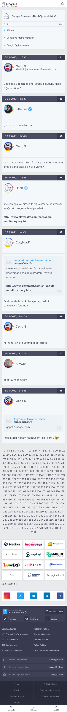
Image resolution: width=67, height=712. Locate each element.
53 (51, 458)
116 (50, 475)
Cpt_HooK (23, 242)
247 (5, 519)
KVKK (17, 690)
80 (25, 466)
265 (36, 523)
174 (15, 495)
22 (63, 450)
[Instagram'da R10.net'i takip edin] (7, 595)
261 (15, 523)
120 (5, 479)
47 (29, 458)
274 (21, 527)
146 (5, 487)
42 (11, 458)
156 (53, 487)
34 (44, 454)
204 (36, 503)
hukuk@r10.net (56, 667)
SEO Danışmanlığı (9, 645)
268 (51, 523)
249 (15, 519)
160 (10, 491)
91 (4, 470)
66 (37, 462)
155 (48, 487)
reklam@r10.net (56, 659)
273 (16, 527)
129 (48, 479)
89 (58, 466)
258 (62, 519)
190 (29, 499)
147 (10, 487)
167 (43, 491)
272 (11, 527)
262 (20, 523)
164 (29, 491)
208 (56, 503)
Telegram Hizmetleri (42, 634)
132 (62, 479)
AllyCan (21, 363)
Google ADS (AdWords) (12, 650)
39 (62, 454)
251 (26, 519)
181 (47, 495)
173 (10, 495)
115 (45, 475)
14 (36, 450)
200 (15, 503)
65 (33, 462)
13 (32, 450)
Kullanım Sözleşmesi (50, 696)
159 (5, 491)
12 (29, 450)
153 (38, 487)
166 (39, 491)
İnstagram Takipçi (41, 629)
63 (26, 462)
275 (26, 527)
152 (33, 487)
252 (30, 519)
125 (29, 479)
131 (57, 479)
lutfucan (21, 109)
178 (33, 495)
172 (5, 495)
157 (57, 487)
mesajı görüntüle (23, 263)
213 (19, 507)
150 (24, 487)
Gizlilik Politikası (50, 684)
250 (20, 519)
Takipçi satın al (55, 575)
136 (19, 483)
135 (14, 483)
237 (15, 515)
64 (30, 462)
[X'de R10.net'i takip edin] (20, 595)
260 (10, 523)
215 (28, 507)
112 (32, 475)
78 (18, 466)
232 (51, 511)
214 (23, 507)
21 (59, 450)
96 (22, 470)
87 (51, 466)
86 (47, 466)
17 (46, 450)
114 (41, 475)
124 (24, 479)
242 (41, 515)
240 (31, 515)
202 (25, 503)
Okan (19, 188)
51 (44, 458)
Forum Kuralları (17, 696)
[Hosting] (12, 544)
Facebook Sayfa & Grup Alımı (46, 650)
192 (38, 499)
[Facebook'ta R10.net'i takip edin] (60, 595)
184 (61, 495)
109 (19, 475)
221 (57, 507)
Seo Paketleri (9, 583)
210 (4, 507)
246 (62, 515)
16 (43, 450)
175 (19, 495)
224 (10, 511)
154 (43, 487)
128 (43, 479)
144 (57, 483)
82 (32, 466)
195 (53, 499)
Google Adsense (9, 629)
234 (62, 511)
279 (46, 527)
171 (62, 491)
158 (62, 487)
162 (19, 491)
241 (36, 515)
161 (15, 491)
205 (41, 503)
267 (46, 523)
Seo (11, 575)
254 (41, 519)
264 (31, 523)
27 (18, 454)
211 (9, 507)
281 (56, 527)
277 (36, 527)
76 (11, 466)
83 (36, 466)
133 (5, 483)
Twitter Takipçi (40, 645)
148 (14, 487)
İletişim (17, 702)
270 (62, 523)
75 (8, 466)
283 (33, 531)
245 (57, 515)
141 (43, 483)
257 (57, 519)
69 (48, 462)
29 (26, 454)
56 (62, 458)
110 (23, 475)
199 (10, 503)
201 (20, 503)
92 (8, 470)
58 (8, 462)
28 (22, 454)
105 (62, 470)
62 (22, 462)
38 (59, 454)
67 (41, 462)
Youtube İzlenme (41, 639)
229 (36, 511)
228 (31, 511)
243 (46, 515)
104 (57, 470)
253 (36, 519)
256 (51, 519)
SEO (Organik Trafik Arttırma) (15, 634)
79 (22, 466)
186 (10, 499)
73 (62, 462)
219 (47, 507)
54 (55, 458)
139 (34, 483)
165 (34, 491)
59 (11, 462)
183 (57, 495)
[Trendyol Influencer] (12, 564)
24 (7, 454)
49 (37, 458)
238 (20, 515)
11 (26, 450)
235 (5, 515)
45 (22, 458)
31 (33, 454)
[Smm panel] (55, 554)
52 (48, 458)
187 (14, 499)
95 (19, 470)
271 (6, 527)
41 (8, 458)
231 (46, 511)
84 (40, 466)
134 (10, 483)
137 (24, 483)
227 (26, 511)
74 (4, 466)
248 (10, 519)
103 (52, 470)
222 (62, 507)
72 (59, 462)
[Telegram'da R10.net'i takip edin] (33, 595)
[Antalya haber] (55, 544)
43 (15, 458)
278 (41, 527)
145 (62, 483)
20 (56, 450)
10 (23, 450)
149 (19, 487)
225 (15, 511)
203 (30, 503)
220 (52, 507)
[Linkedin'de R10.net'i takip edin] (47, 595)
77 (15, 466)
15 (39, 450)
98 (30, 470)
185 (5, 499)
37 (55, 454)
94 (15, 470)
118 (58, 475)
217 (38, 507)
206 (46, 503)
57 (4, 462)
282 (61, 527)
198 (5, 503)
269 (57, 523)
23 (4, 454)
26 (15, 454)
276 (31, 527)
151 (29, 487)
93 (11, 470)
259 (5, 523)
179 (38, 495)
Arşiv (17, 684)
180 (42, 495)
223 (5, 511)
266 (41, 523)
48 (33, 458)
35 (48, 454)
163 (24, 491)
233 (57, 511)
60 (15, 462)
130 (53, 479)
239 (26, 515)
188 (19, 499)
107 (9, 475)
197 (62, 499)
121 (10, 479)
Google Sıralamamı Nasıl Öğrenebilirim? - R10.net (12, 4)
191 (33, 499)
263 (25, 523)
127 (38, 479)
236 (10, 515)
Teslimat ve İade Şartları (50, 690)
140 (38, 483)
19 (52, 450)
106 (4, 475)
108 (14, 475)
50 (40, 458)
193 (43, 499)
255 (46, 519)
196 (57, 499)
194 (48, 499)
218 (43, 507)
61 (19, 462)
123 (19, 479)
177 (28, 495)
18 (49, 450)
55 (59, 458)
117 (54, 475)
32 (37, 454)
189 (24, 499)
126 (34, 479)
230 (41, 511)
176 (24, 495)
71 (55, 462)
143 (53, 483)
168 (48, 491)
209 (61, 503)
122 (14, 479)
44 (18, 458)
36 (51, 454)
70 (52, 462)
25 (11, 454)
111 (27, 475)
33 (40, 454)
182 (52, 495)
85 (43, 466)
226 (21, 511)
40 (4, 458)
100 (38, 470)
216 (33, 507)
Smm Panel (11, 554)
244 (51, 515)
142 (48, 483)
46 (26, 458)
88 (54, 466)
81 (29, 466)
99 (33, 470)
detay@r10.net (56, 674)
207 (51, 503)
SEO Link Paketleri (10, 639)
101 (43, 470)
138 (29, 483)
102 (47, 470)
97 (26, 470)
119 (63, 475)
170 (58, 491)
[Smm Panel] (33, 544)
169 (53, 491)
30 (29, 454)
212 (14, 507)
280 (51, 527)
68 (44, 462)
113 (36, 475)
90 (62, 466)
